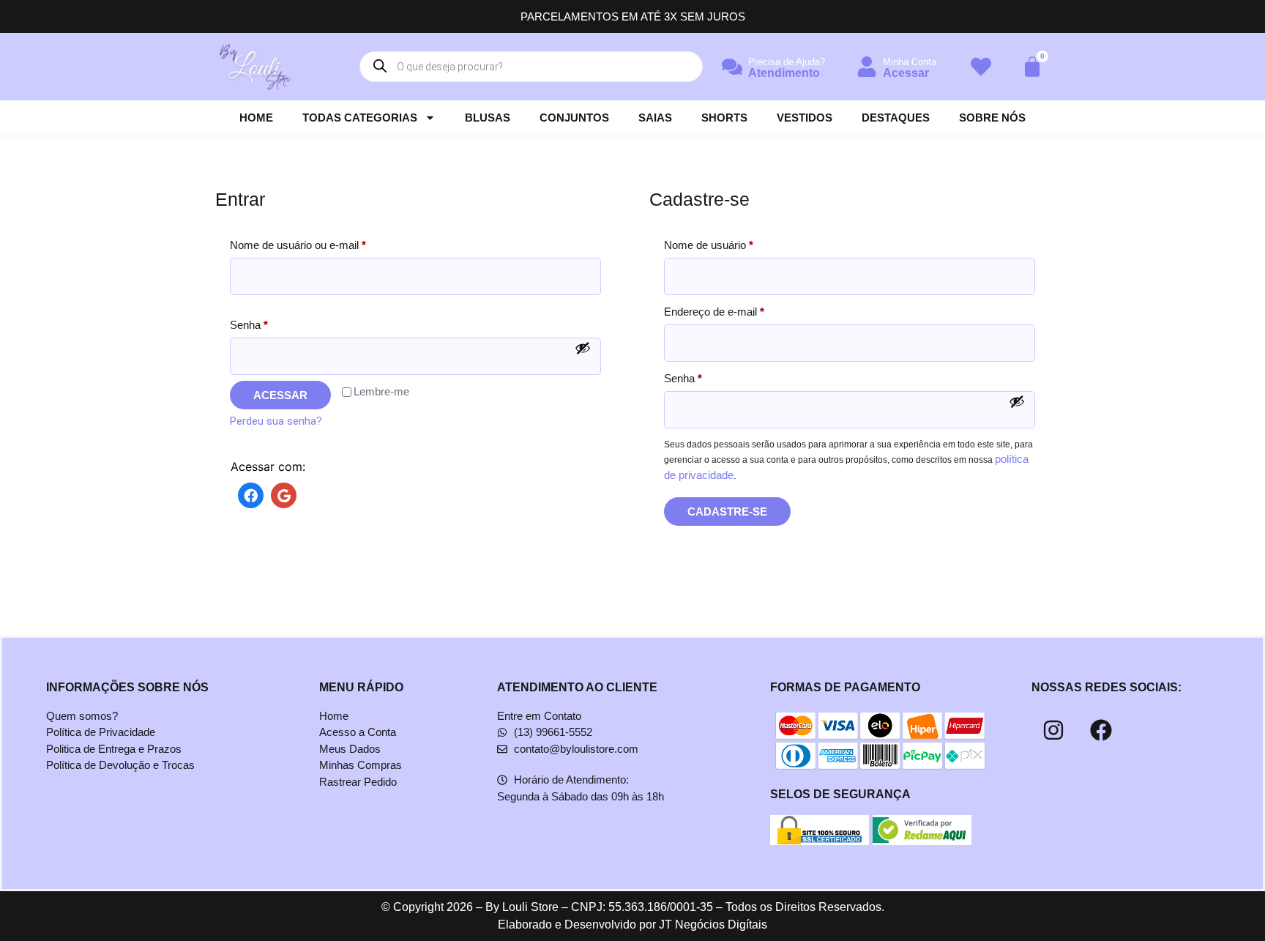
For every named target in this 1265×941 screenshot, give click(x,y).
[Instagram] (1053, 730)
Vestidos (804, 117)
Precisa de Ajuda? (786, 61)
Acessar (906, 73)
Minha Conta (909, 61)
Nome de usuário (734, 242)
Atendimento (784, 73)
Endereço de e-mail (740, 309)
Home (256, 117)
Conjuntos (574, 117)
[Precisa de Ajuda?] (732, 66)
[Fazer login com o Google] (280, 496)
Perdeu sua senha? (276, 421)
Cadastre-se (727, 511)
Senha (275, 322)
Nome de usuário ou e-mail (324, 242)
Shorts (724, 117)
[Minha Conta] (867, 66)
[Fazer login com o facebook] (247, 496)
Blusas (487, 117)
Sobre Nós (992, 117)
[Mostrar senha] (583, 348)
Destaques (896, 117)
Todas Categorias (359, 117)
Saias (655, 117)
